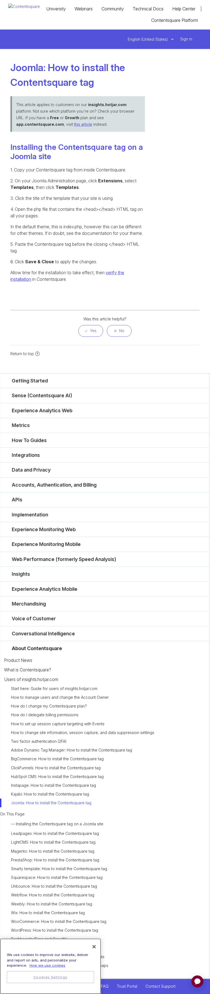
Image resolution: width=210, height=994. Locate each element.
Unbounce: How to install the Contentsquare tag (54, 886)
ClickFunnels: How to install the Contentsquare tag (56, 767)
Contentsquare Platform (174, 20)
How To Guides (29, 440)
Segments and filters (29, 948)
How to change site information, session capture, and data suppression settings (82, 732)
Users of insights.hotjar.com (31, 679)
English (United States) (148, 39)
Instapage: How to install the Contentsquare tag (53, 785)
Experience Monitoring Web (44, 529)
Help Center (184, 8)
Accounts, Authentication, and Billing (54, 485)
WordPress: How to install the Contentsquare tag (54, 930)
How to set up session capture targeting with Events (57, 723)
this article (83, 124)
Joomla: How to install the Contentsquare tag (51, 802)
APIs (17, 499)
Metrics (21, 425)
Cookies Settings (50, 977)
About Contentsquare (37, 648)
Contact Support (160, 986)
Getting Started (30, 381)
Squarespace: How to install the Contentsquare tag (57, 877)
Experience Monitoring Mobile (46, 544)
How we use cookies (47, 965)
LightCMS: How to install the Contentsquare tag (53, 842)
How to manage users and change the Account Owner (60, 697)
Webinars (84, 8)
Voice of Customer (34, 618)
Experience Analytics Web (42, 410)
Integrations (26, 455)
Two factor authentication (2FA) (39, 741)
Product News (18, 660)
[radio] (90, 331)
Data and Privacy (31, 470)
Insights (21, 574)
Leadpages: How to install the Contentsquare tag (55, 833)
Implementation (30, 515)
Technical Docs (148, 8)
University (56, 8)
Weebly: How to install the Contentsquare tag (51, 904)
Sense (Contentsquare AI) (42, 395)
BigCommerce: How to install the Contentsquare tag (57, 758)
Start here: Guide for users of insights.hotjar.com (54, 688)
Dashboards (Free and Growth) (39, 939)
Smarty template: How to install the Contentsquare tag (59, 868)
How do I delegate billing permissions (44, 714)
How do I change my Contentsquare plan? (49, 706)
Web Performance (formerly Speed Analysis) (64, 559)
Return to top (22, 353)
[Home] (24, 6)
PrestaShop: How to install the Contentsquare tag (55, 860)
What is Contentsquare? (27, 670)
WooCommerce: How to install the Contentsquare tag (58, 921)
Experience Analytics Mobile (44, 589)
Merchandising (29, 604)
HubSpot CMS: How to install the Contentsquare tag (57, 776)
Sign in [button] (186, 39)
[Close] (94, 947)
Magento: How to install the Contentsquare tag (52, 851)
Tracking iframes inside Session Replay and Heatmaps (59, 965)
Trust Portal (127, 986)
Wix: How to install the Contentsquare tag (48, 912)
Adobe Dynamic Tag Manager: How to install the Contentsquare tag (71, 750)
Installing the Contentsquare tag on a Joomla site (59, 823)
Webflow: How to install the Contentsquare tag (52, 895)
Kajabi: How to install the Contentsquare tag (50, 794)
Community (112, 8)
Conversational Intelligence (43, 633)
